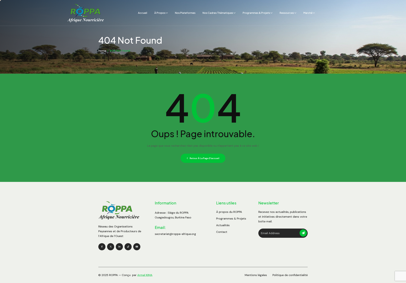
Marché (307, 12)
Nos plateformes (185, 12)
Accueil (142, 12)
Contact (221, 232)
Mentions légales (256, 275)
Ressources (287, 12)
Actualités (223, 225)
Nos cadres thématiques (218, 12)
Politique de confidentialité (290, 275)
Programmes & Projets (256, 12)
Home (102, 51)
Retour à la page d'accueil (204, 158)
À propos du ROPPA (229, 212)
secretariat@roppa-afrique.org (175, 234)
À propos (159, 12)
